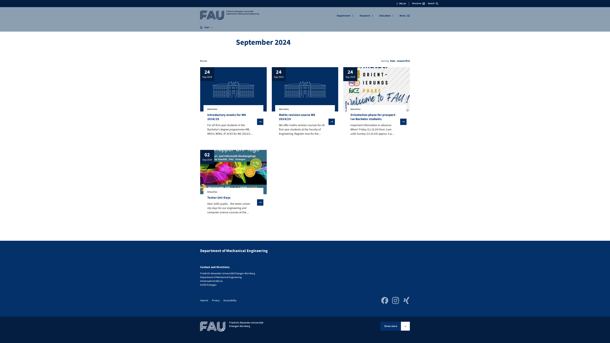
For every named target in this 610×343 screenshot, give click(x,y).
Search (431, 3)
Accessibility (229, 300)
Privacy (216, 300)
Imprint (204, 300)
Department (343, 15)
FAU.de (402, 3)
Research (365, 15)
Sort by (385, 61)
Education (385, 15)
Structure (416, 3)
